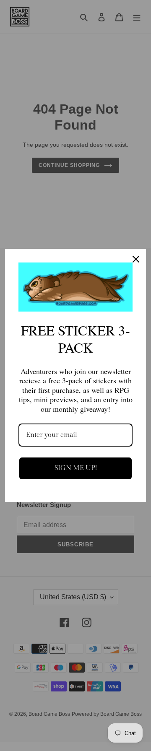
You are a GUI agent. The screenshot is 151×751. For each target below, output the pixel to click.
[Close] (136, 259)
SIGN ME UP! (76, 468)
